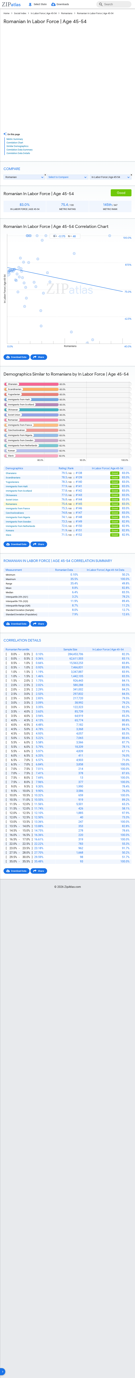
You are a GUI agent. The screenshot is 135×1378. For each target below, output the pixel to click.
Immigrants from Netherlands (20, 526)
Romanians (66, 13)
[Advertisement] (67, 52)
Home (6, 13)
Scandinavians (13, 477)
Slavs (8, 535)
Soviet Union (12, 499)
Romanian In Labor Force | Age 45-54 (95, 13)
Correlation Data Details (18, 153)
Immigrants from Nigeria (18, 517)
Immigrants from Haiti (17, 486)
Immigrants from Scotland (19, 490)
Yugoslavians (12, 482)
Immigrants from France (18, 508)
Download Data (18, 357)
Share (41, 357)
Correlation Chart (15, 142)
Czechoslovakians (15, 513)
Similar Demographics (17, 146)
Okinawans (11, 495)
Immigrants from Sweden (18, 521)
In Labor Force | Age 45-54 (44, 13)
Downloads (63, 4)
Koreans (10, 530)
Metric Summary (15, 139)
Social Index (20, 13)
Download (124, 230)
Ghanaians (11, 473)
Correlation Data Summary (20, 149)
